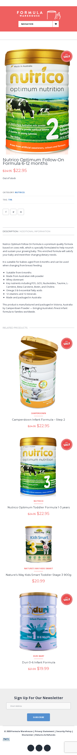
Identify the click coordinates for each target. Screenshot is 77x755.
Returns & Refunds (45, 734)
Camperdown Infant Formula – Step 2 (38, 419)
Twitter (37, 3)
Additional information (35, 231)
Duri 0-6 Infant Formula (38, 662)
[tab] (11, 231)
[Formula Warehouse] (39, 13)
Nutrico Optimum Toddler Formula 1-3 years (39, 507)
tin (10, 199)
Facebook (32, 3)
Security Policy (63, 731)
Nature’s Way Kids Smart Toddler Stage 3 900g (38, 574)
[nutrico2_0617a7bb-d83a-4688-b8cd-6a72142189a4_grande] (38, 101)
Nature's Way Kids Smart (38, 568)
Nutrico (20, 192)
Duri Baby (38, 656)
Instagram (42, 3)
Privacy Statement (44, 731)
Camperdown (38, 413)
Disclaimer (27, 734)
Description (10, 231)
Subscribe (38, 717)
